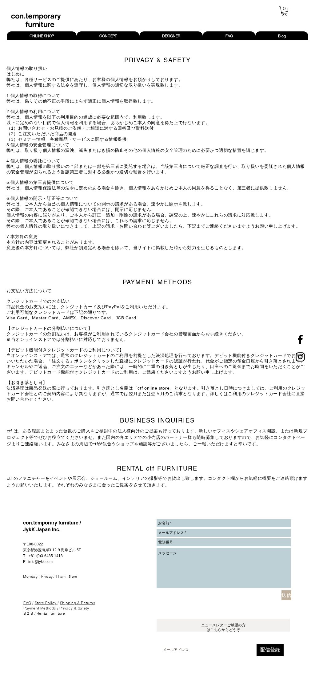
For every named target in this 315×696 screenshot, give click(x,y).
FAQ (27, 603)
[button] (284, 10)
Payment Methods (39, 608)
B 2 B (28, 613)
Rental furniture (51, 613)
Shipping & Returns (77, 603)
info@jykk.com (40, 562)
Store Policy (46, 603)
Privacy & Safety (74, 608)
